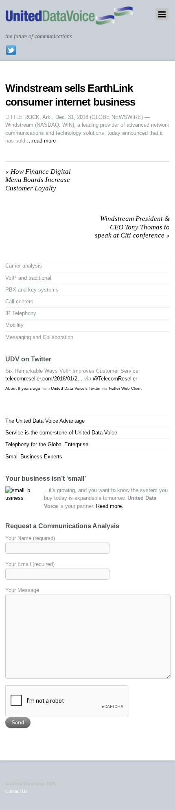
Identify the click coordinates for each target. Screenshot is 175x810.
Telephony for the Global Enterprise (46, 444)
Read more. (109, 506)
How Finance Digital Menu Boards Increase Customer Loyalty (38, 180)
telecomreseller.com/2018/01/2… (44, 379)
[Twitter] (11, 50)
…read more (41, 141)
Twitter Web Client (125, 388)
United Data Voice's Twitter (76, 388)
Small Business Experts (33, 457)
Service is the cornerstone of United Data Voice (61, 433)
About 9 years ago (22, 388)
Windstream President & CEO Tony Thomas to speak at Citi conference (132, 227)
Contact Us (16, 791)
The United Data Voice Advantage (45, 421)
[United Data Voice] (69, 21)
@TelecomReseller (115, 379)
